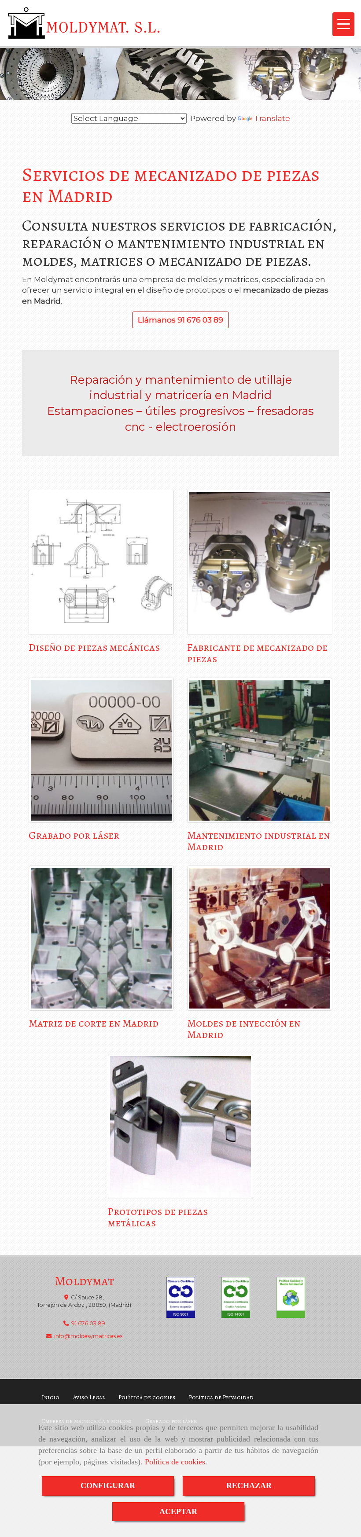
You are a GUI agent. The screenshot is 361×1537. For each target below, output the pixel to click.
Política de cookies (175, 1461)
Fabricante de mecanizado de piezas (257, 653)
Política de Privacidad (221, 1397)
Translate (272, 118)
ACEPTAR (178, 1511)
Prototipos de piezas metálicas (158, 1217)
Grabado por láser (74, 835)
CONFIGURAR (108, 1485)
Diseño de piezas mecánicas (94, 647)
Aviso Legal (89, 1397)
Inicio (50, 1397)
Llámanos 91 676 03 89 (180, 319)
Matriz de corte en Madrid (93, 1023)
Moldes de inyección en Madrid (243, 1029)
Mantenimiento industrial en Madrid (258, 841)
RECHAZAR (249, 1485)
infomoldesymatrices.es (88, 1336)
